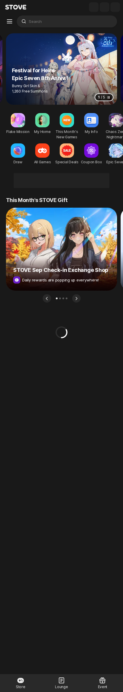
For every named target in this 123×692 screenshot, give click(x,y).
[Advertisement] (61, 180)
